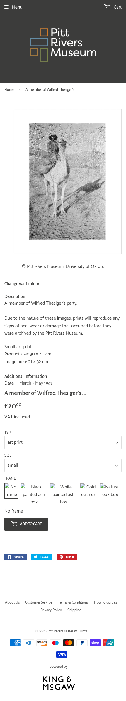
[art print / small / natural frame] (110, 494)
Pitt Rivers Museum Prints (67, 631)
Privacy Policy (51, 610)
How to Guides (105, 603)
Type (8, 433)
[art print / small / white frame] (63, 494)
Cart (117, 7)
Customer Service (38, 603)
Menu (17, 7)
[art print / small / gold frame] (89, 494)
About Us (12, 603)
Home (9, 90)
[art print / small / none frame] (11, 494)
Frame (10, 479)
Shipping (74, 610)
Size (7, 456)
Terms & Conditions (73, 603)
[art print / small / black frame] (33, 494)
